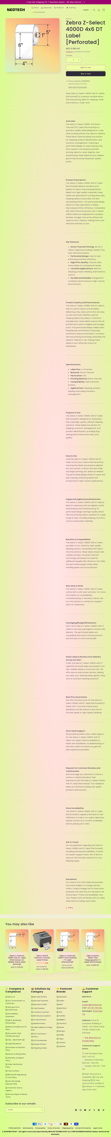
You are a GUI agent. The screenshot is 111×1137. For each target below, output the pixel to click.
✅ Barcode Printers (39, 997)
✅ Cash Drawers (38, 1008)
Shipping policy (67, 1128)
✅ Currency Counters (40, 1012)
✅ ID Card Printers (38, 1020)
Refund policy (28, 1128)
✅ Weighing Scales (39, 1048)
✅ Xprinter (61, 1046)
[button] (94, 10)
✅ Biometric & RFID (39, 1004)
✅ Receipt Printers (38, 1044)
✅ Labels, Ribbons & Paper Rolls (42, 1028)
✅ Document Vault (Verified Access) (13, 1034)
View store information (77, 87)
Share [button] (70, 908)
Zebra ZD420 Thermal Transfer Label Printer (42, 958)
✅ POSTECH (61, 1023)
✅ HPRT (60, 1004)
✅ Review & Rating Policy (15, 1054)
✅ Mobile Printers (38, 1023)
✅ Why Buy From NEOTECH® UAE (12, 1008)
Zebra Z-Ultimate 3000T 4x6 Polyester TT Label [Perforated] (67, 959)
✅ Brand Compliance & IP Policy (16, 1028)
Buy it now (86, 74)
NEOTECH (17, 1128)
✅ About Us (10, 997)
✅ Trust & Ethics (12, 1071)
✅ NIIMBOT (61, 1020)
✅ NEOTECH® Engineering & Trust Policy (15, 1076)
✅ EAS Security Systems (41, 1016)
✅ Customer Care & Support (13, 1089)
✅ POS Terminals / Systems (39, 1035)
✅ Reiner (60, 1027)
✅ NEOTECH (61, 1008)
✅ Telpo (60, 1039)
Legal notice (97, 1128)
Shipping (69, 52)
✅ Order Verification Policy (13, 1065)
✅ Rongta (61, 1031)
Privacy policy (40, 1128)
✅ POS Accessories (39, 1040)
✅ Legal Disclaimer (13, 1044)
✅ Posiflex (61, 1016)
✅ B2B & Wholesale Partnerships (13, 1021)
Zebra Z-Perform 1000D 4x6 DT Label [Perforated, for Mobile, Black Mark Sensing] (17, 960)
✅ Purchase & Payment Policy (15, 1048)
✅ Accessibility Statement (11, 1015)
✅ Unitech (61, 1042)
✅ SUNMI (60, 1035)
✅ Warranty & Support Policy (14, 1059)
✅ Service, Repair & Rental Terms (16, 1095)
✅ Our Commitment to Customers (15, 1002)
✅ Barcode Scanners (39, 1001)
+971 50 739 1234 (94, 1008)
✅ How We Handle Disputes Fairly (12, 1082)
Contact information (83, 1128)
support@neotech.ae (92, 1005)
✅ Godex (60, 1001)
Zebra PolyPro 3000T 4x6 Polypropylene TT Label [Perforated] (92, 959)
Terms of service (53, 1128)
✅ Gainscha (62, 997)
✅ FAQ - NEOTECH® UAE (15, 1040)
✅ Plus (59, 1012)
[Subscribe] (42, 1109)
